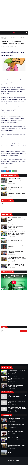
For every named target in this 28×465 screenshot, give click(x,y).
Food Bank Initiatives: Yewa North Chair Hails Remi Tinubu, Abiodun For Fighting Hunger (17, 259)
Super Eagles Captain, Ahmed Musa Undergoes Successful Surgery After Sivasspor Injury (17, 409)
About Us (10, 459)
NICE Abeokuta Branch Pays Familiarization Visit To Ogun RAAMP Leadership (17, 180)
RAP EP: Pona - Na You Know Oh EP (16, 431)
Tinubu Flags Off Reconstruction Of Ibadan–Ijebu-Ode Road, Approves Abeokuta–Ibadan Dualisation (16, 233)
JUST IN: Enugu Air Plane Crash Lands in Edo (17, 451)
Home (2, 37)
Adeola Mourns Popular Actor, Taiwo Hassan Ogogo (17, 245)
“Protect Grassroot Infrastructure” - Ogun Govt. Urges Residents (17, 186)
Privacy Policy (21, 459)
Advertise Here (11, 460)
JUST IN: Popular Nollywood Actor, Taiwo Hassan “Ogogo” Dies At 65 (16, 265)
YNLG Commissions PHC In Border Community (16, 252)
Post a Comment (5, 206)
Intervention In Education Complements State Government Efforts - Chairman (16, 226)
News (6, 37)
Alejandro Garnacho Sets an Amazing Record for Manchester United (17, 395)
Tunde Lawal (5, 46)
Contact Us (18, 460)
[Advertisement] (14, 15)
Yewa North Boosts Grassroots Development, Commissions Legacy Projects (16, 193)
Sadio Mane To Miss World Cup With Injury (16, 401)
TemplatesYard (18, 463)
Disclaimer (15, 459)
